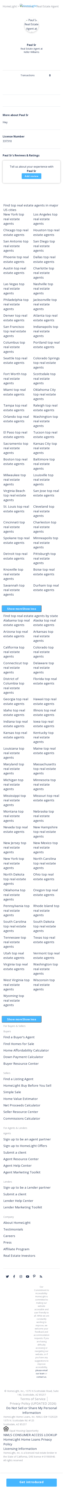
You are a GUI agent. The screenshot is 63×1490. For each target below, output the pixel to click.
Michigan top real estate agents (13, 784)
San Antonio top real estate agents (15, 246)
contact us (41, 1376)
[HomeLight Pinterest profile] (34, 1276)
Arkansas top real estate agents (43, 636)
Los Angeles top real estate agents (45, 219)
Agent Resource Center (21, 1159)
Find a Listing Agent (18, 1079)
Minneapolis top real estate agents (45, 542)
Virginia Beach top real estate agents (14, 495)
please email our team (41, 1372)
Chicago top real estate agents (15, 232)
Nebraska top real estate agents (43, 816)
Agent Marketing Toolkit (21, 1172)
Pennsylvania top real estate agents (16, 910)
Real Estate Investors (19, 1255)
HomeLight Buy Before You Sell (27, 1085)
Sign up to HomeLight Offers (25, 1146)
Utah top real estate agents (13, 955)
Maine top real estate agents (44, 750)
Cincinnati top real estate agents (14, 527)
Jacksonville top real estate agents (45, 304)
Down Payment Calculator (23, 1057)
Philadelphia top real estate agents (16, 304)
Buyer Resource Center (21, 1063)
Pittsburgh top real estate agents (44, 558)
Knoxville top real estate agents (13, 574)
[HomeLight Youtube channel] (27, 1276)
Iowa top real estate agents (43, 723)
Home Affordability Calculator (26, 1050)
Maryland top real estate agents (13, 769)
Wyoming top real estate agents (13, 1000)
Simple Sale (12, 1092)
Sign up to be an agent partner (27, 1139)
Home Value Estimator (20, 1099)
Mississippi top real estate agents (14, 800)
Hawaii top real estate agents (44, 701)
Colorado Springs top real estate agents (46, 363)
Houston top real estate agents (46, 232)
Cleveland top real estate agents (43, 511)
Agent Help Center (17, 1165)
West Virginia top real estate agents (16, 984)
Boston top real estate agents (15, 461)
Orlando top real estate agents (16, 418)
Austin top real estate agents (14, 270)
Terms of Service (33, 1399)
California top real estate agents (13, 652)
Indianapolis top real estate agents (45, 331)
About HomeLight (17, 1222)
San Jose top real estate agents (46, 493)
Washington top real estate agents (45, 421)
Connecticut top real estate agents (15, 667)
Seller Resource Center (20, 1112)
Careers (9, 1236)
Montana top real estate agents (13, 816)
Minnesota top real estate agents (44, 784)
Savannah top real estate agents (14, 590)
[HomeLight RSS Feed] (41, 1276)
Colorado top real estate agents (43, 652)
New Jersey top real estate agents (14, 847)
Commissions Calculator (21, 1118)
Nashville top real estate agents (43, 288)
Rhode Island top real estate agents (46, 910)
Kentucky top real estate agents (43, 737)
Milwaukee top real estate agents (14, 479)
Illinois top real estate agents (44, 712)
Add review (31, 176)
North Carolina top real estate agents (44, 863)
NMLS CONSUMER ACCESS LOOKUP (30, 1435)
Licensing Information (20, 1448)
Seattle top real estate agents (15, 360)
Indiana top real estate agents (15, 723)
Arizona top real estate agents (15, 633)
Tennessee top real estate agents (14, 942)
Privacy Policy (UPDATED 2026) (33, 1403)
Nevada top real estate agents (15, 829)
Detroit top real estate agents (15, 556)
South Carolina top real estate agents (14, 926)
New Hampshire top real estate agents (45, 832)
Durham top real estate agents (46, 587)
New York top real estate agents (13, 219)
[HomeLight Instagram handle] (21, 1276)
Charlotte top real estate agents (43, 273)
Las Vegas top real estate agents (13, 288)
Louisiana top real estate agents (13, 753)
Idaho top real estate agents (14, 712)
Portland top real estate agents (46, 344)
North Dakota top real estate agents (14, 879)
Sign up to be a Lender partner (27, 1187)
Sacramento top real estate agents (15, 448)
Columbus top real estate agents (14, 347)
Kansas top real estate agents (15, 735)
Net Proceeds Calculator (21, 1105)
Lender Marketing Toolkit (22, 1207)
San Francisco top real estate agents (14, 331)
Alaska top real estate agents (44, 622)
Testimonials (13, 1229)
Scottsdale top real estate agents (44, 378)
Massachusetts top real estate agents (44, 769)
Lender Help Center (18, 1200)
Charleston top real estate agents (44, 527)
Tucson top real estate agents (45, 434)
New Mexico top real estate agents (45, 847)
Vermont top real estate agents (46, 955)
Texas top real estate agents (44, 939)
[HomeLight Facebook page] (14, 1276)
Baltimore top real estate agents (44, 464)
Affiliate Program (16, 1249)
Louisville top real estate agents (43, 479)
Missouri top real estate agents (46, 797)
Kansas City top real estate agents (45, 448)
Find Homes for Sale (18, 1044)
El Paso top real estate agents (15, 434)
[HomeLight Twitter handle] (7, 1276)
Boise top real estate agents (44, 571)
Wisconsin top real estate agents (44, 984)
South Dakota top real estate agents (44, 926)
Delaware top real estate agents (43, 667)
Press (7, 1242)
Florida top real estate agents (45, 681)
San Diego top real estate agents (44, 246)
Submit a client (14, 1152)
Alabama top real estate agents (16, 622)
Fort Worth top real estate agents (15, 378)
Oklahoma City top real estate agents (44, 394)
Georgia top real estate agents (15, 701)
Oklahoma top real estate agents (14, 894)
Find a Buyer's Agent (19, 1037)
